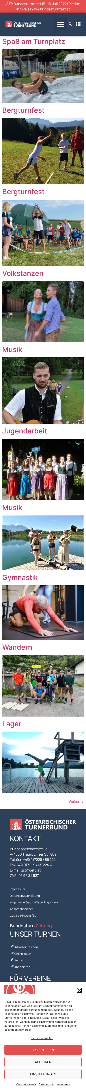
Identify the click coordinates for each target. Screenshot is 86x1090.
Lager (11, 723)
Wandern (17, 647)
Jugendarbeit (24, 431)
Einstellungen (43, 1074)
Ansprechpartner (21, 909)
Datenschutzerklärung (25, 896)
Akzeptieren (43, 1049)
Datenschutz (46, 1084)
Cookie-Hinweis (26, 1084)
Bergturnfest (23, 110)
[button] (79, 990)
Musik (12, 349)
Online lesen (22, 954)
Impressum (63, 1084)
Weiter (76, 801)
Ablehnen (43, 1062)
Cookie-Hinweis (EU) (24, 916)
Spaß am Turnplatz (33, 41)
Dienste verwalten (42, 1038)
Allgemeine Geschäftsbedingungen (34, 902)
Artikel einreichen (26, 947)
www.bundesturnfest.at (51, 9)
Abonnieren (22, 967)
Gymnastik (20, 577)
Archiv (18, 960)
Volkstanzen (22, 273)
